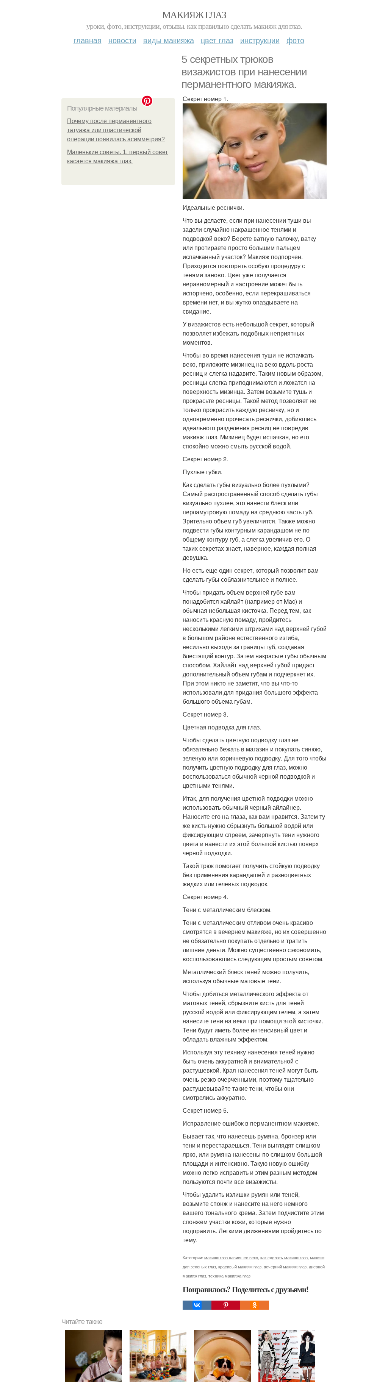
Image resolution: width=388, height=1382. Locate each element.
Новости (122, 39)
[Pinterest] (225, 1305)
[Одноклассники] (254, 1305)
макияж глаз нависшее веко (231, 1257)
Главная (88, 39)
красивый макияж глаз (239, 1266)
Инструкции (260, 39)
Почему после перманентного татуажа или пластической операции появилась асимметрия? (116, 130)
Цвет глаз (217, 39)
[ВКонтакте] (197, 1305)
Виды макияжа (168, 39)
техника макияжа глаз (229, 1276)
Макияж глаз (194, 14)
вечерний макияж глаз (285, 1266)
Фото (295, 39)
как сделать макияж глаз (284, 1257)
